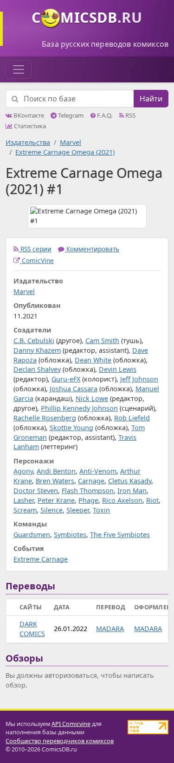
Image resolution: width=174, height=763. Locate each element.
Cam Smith (102, 340)
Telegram (70, 115)
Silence (51, 510)
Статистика (29, 126)
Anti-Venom (97, 471)
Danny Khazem (37, 350)
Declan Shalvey (37, 369)
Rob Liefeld (132, 417)
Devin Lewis (117, 369)
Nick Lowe (92, 398)
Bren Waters (55, 480)
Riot (152, 500)
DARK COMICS (32, 628)
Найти (151, 99)
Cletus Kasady (129, 480)
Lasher (23, 500)
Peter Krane (56, 500)
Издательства (28, 142)
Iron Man (132, 490)
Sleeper (77, 510)
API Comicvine (71, 724)
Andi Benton (56, 471)
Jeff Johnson (139, 379)
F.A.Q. (104, 115)
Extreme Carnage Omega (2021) (65, 152)
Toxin (101, 510)
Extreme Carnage (40, 559)
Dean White (93, 360)
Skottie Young (71, 427)
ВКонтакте (28, 115)
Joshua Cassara (73, 388)
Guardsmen (31, 534)
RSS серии (35, 248)
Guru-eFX (66, 379)
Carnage (91, 480)
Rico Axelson (122, 500)
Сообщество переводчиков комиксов (60, 741)
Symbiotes (70, 534)
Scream (25, 510)
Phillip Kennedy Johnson (79, 408)
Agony (23, 471)
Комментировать (91, 248)
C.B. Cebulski (33, 340)
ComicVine (37, 260)
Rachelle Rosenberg (44, 417)
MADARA (110, 628)
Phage (88, 500)
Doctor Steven (35, 490)
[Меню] (19, 69)
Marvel (70, 142)
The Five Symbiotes (120, 534)
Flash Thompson (88, 490)
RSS (129, 115)
